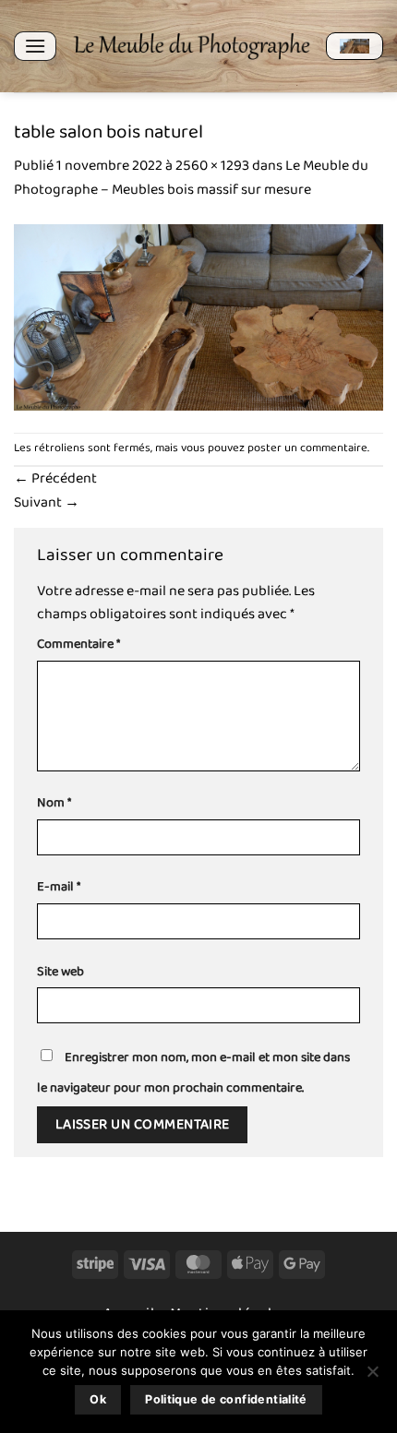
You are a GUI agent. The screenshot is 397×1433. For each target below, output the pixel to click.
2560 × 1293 (212, 165)
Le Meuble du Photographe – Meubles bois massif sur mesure (191, 177)
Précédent (55, 478)
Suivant (46, 502)
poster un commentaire (307, 448)
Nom (54, 803)
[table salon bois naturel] (198, 316)
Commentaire (78, 644)
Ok (98, 1399)
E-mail (58, 887)
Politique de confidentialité (226, 1399)
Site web (60, 972)
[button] (35, 45)
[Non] (372, 1376)
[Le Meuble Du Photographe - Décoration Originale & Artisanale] (191, 46)
